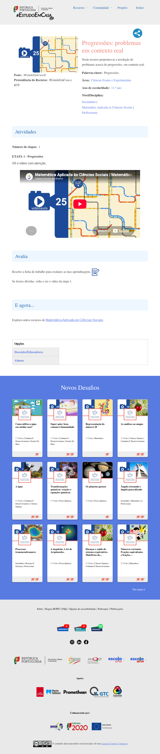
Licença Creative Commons (115, 743)
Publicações (116, 609)
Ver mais (137, 589)
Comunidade (101, 7)
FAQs (64, 609)
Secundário (89, 102)
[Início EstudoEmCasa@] (33, 8)
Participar (103, 609)
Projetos (122, 7)
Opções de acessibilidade (82, 609)
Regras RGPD (52, 609)
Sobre (40, 609)
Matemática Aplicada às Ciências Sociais (107, 107)
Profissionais (90, 112)
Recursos (78, 7)
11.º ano (116, 88)
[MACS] (95, 274)
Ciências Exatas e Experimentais (111, 80)
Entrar (140, 7)
